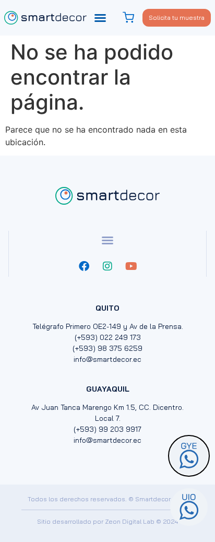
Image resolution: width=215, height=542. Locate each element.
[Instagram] (107, 266)
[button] (100, 17)
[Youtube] (131, 266)
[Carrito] (129, 17)
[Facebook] (84, 266)
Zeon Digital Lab (129, 521)
